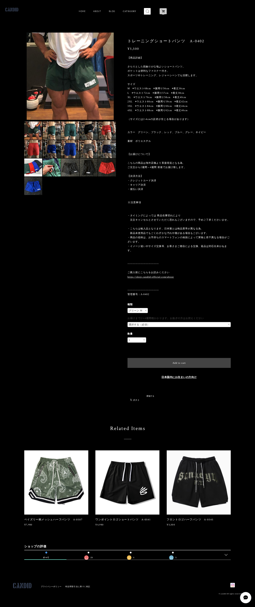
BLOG (112, 11)
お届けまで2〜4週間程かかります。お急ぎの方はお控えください (166, 318)
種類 (130, 304)
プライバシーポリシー (51, 586)
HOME (82, 11)
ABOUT (97, 11)
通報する (150, 396)
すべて (46, 558)
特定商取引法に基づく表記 (77, 586)
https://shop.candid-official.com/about (151, 276)
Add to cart (179, 363)
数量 (130, 333)
